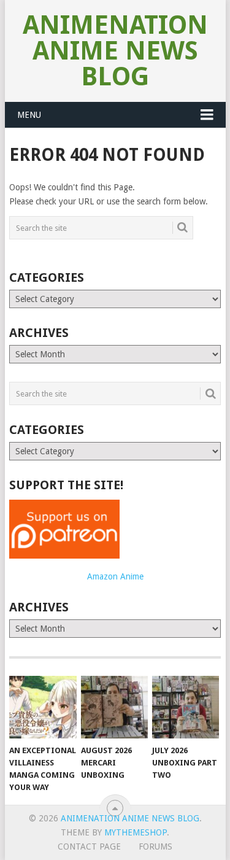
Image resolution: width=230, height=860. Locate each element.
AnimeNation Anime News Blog (115, 50)
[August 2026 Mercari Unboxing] (114, 707)
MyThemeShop (135, 832)
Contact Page (89, 846)
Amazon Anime (115, 576)
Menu (29, 115)
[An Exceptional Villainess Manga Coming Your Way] (42, 707)
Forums (155, 846)
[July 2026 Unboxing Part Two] (185, 707)
